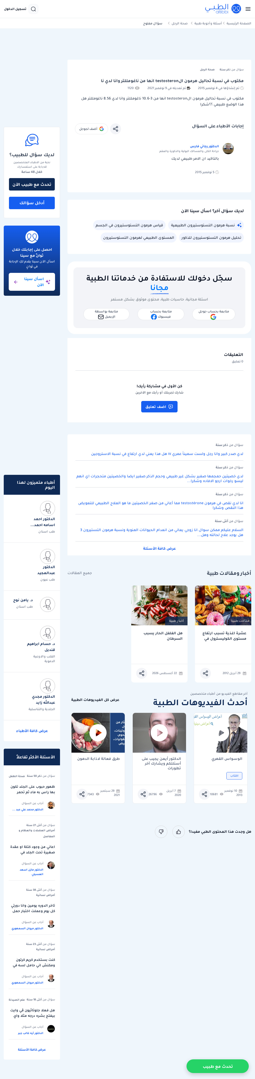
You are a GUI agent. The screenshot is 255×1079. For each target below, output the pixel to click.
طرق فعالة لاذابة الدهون (98, 759)
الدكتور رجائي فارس (204, 146)
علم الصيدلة (17, 999)
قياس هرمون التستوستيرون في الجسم (129, 225)
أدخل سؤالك (32, 202)
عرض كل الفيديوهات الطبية (95, 699)
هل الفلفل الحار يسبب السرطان (163, 635)
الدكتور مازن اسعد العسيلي (31, 871)
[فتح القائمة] (246, 9)
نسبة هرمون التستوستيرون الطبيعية (203, 225)
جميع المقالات (79, 573)
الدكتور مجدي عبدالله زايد (43, 699)
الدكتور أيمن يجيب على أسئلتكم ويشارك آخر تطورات (161, 761)
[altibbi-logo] (223, 9)
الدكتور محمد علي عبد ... (27, 809)
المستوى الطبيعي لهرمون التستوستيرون (138, 237)
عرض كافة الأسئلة (159, 548)
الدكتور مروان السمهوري (27, 928)
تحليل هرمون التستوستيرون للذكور (211, 237)
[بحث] (33, 9)
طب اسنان (46, 531)
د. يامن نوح (23, 600)
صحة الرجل (180, 23)
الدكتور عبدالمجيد (46, 570)
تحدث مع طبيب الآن (31, 184)
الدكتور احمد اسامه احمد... (42, 522)
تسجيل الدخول (15, 8)
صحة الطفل (17, 776)
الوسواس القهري (226, 759)
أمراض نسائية (45, 895)
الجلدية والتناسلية (42, 709)
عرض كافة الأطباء (32, 731)
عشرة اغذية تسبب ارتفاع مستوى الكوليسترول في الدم (224, 635)
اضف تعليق (155, 407)
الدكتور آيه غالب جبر (30, 1033)
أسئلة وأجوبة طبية (208, 23)
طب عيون (47, 579)
